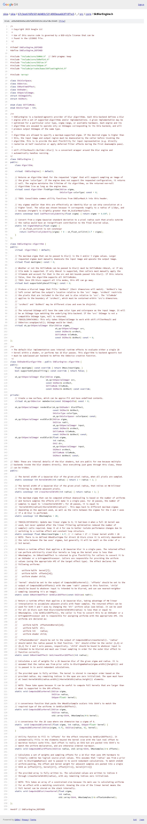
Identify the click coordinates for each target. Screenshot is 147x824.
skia (5, 14)
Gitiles (17, 819)
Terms (33, 819)
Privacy (25, 819)
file (62, 21)
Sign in (141, 4)
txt (135, 819)
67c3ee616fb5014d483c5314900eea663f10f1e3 (46, 14)
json (142, 819)
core (88, 14)
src (81, 14)
